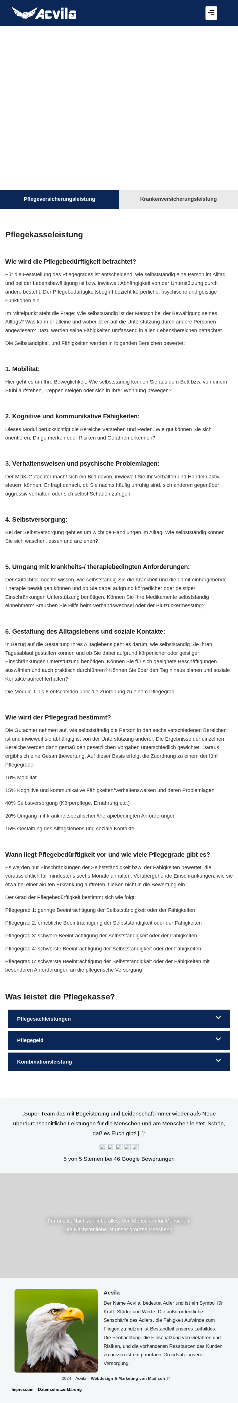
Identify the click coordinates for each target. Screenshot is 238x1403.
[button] (211, 13)
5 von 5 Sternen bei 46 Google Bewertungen (119, 1159)
